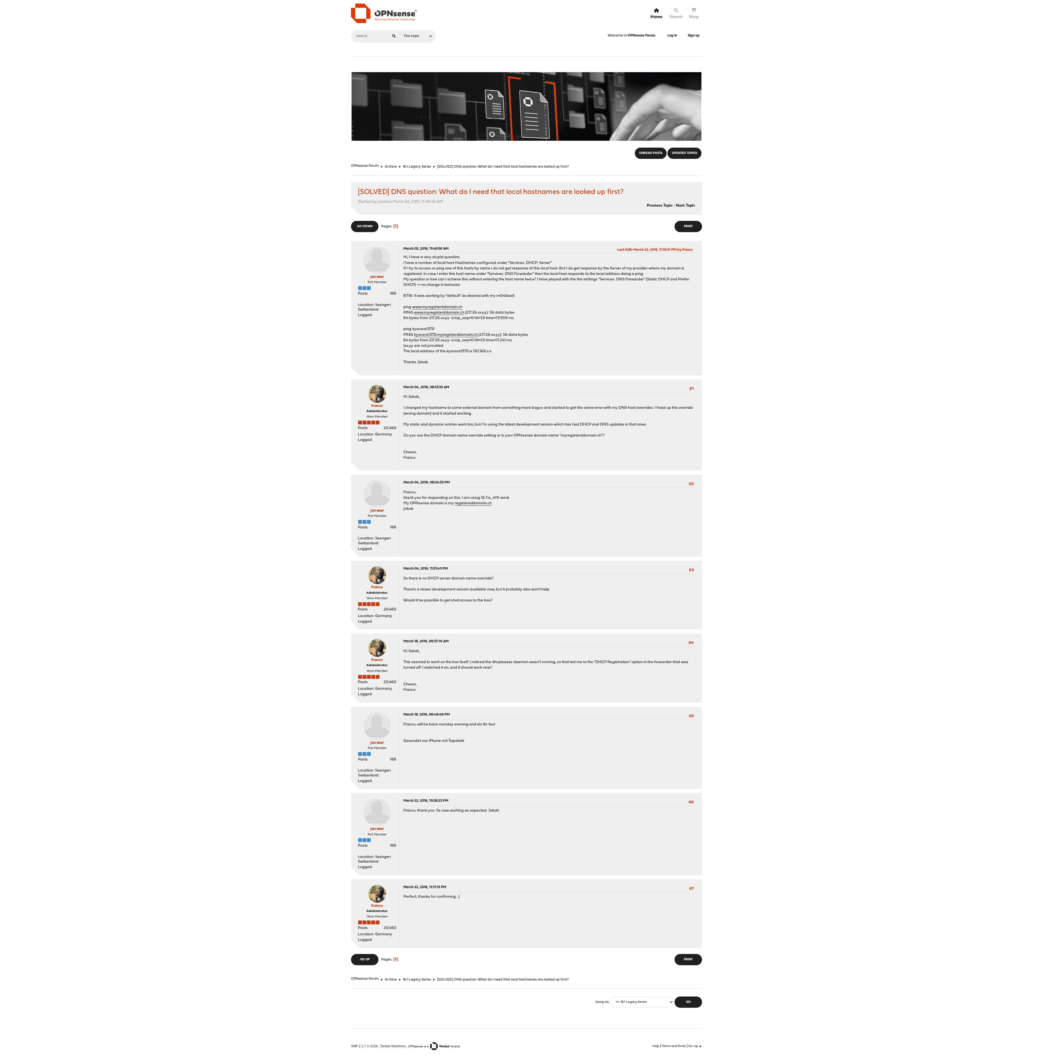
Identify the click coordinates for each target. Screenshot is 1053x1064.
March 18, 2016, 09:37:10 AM (426, 641)
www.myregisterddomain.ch (437, 307)
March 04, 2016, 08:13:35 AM (426, 387)
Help (655, 1046)
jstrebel (377, 277)
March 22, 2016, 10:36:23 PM (425, 801)
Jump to (601, 1002)
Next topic (685, 206)
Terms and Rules (674, 1046)
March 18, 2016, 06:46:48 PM (426, 714)
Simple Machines (393, 1046)
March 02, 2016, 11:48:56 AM (426, 248)
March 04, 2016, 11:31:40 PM (425, 568)
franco (377, 406)
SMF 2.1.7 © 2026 (364, 1046)
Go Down (364, 226)
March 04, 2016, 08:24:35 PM (426, 482)
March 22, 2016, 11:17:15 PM (424, 887)
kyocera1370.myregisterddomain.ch (446, 335)
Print (688, 226)
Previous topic (660, 206)
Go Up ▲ (695, 1046)
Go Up (365, 959)
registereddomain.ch (473, 503)
